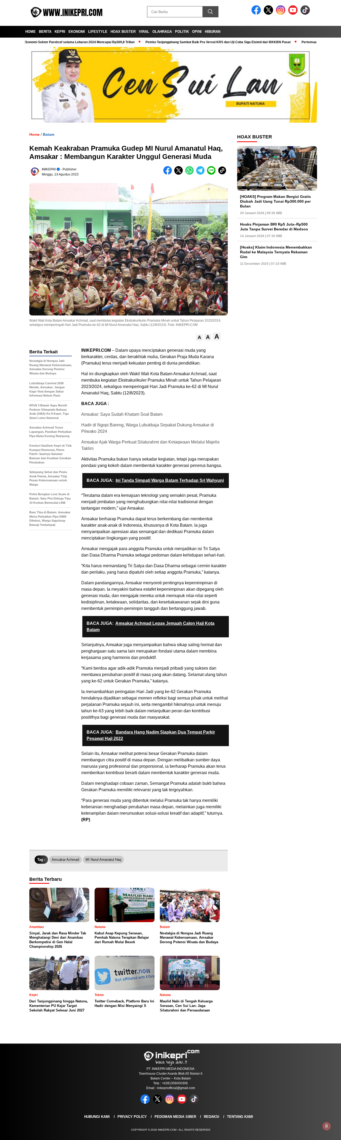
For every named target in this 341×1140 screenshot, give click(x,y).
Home (30, 32)
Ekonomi (76, 32)
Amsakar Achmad (65, 860)
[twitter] (269, 13)
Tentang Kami (240, 1117)
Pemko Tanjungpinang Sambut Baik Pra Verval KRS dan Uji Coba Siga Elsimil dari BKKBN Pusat (192, 42)
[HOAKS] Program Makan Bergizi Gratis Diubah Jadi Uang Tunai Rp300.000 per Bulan (275, 201)
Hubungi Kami (97, 1117)
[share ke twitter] (179, 173)
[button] (199, 337)
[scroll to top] (326, 1131)
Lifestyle (97, 32)
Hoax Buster (123, 32)
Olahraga (162, 32)
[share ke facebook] (168, 173)
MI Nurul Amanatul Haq (103, 860)
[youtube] (293, 13)
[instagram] (281, 13)
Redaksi (211, 1117)
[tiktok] (306, 13)
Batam (48, 134)
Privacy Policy (132, 1117)
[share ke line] (212, 173)
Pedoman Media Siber (175, 1117)
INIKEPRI (49, 169)
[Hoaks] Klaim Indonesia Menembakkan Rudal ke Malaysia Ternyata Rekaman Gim (276, 252)
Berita (45, 32)
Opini (197, 32)
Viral (144, 32)
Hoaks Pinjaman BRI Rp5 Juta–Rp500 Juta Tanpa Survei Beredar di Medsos (274, 226)
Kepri (60, 32)
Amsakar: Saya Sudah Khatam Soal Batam (122, 414)
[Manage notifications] (326, 1126)
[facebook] (257, 13)
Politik (182, 32)
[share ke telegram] (201, 173)
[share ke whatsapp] (190, 173)
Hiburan (212, 32)
